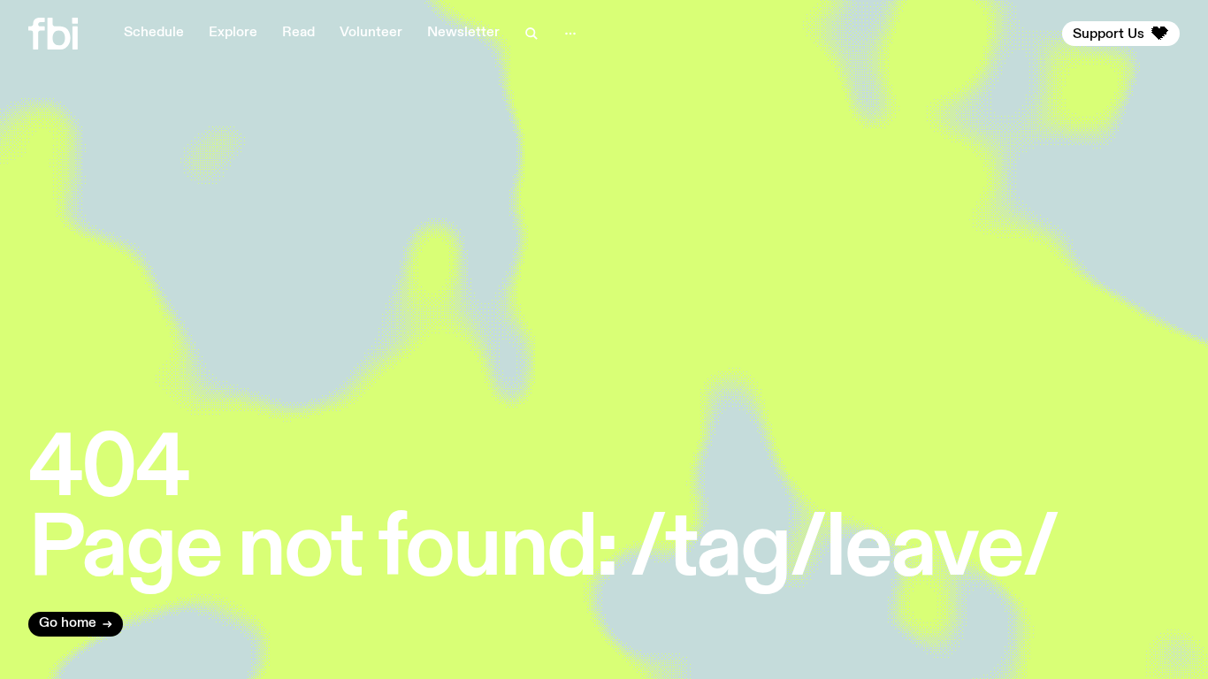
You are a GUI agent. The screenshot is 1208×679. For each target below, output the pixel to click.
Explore (233, 33)
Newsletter (463, 33)
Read (298, 33)
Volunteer (371, 33)
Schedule (154, 33)
